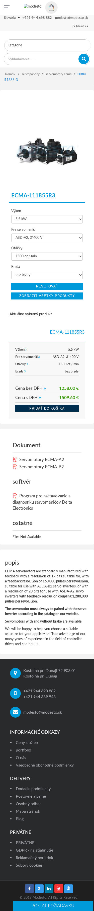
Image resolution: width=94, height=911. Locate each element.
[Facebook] (29, 888)
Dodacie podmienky (33, 789)
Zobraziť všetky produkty (47, 296)
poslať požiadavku (53, 906)
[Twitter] (39, 888)
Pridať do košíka (47, 408)
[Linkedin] (49, 888)
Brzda (15, 267)
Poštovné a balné (31, 796)
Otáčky (16, 248)
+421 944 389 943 (39, 697)
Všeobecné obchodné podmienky (45, 765)
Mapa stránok (28, 811)
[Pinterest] (68, 888)
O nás (21, 758)
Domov (10, 74)
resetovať (47, 286)
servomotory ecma (58, 74)
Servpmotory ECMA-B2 (41, 467)
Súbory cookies (29, 865)
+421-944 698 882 (37, 18)
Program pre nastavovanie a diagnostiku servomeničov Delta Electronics (42, 502)
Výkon (16, 211)
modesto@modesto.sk (42, 712)
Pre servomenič (23, 230)
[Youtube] (58, 888)
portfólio (23, 750)
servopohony (31, 74)
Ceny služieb (27, 743)
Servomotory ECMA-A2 (41, 460)
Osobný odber (28, 804)
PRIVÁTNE (25, 843)
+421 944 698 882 (39, 691)
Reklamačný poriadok (34, 858)
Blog (20, 819)
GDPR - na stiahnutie (34, 850)
